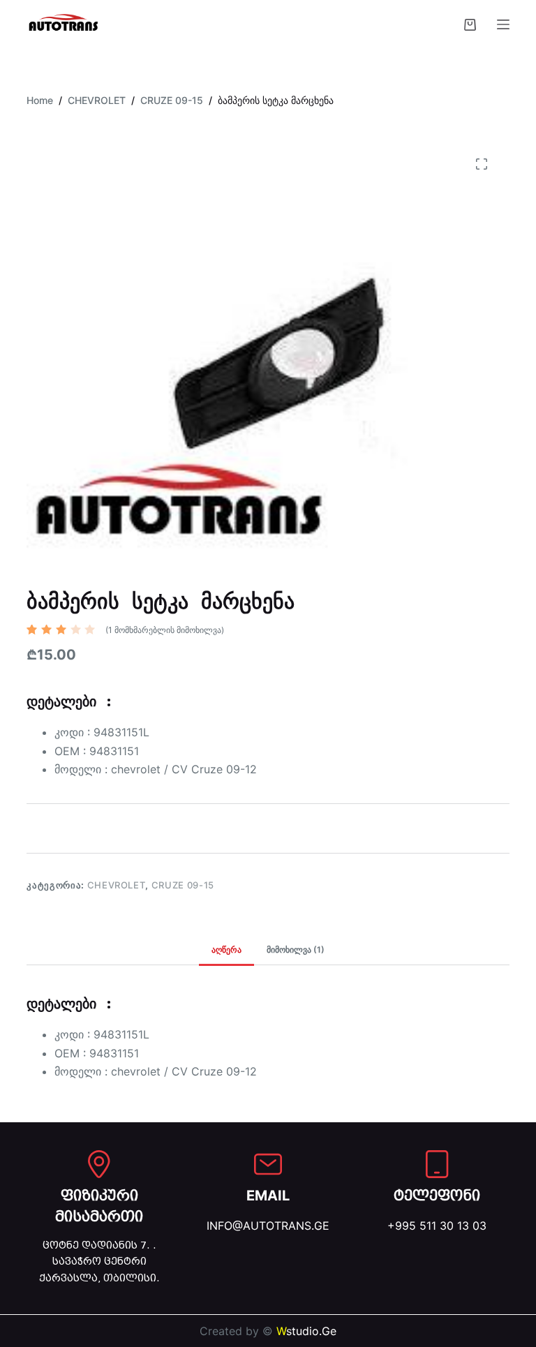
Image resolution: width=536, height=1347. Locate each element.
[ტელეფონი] (437, 1164)
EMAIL (268, 1195)
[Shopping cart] (470, 25)
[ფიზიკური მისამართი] (99, 1164)
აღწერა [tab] (226, 949)
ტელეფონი (437, 1195)
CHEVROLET (116, 885)
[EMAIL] (268, 1164)
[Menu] (503, 24)
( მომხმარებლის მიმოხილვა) (164, 630)
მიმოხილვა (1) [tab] (296, 949)
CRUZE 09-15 (182, 885)
